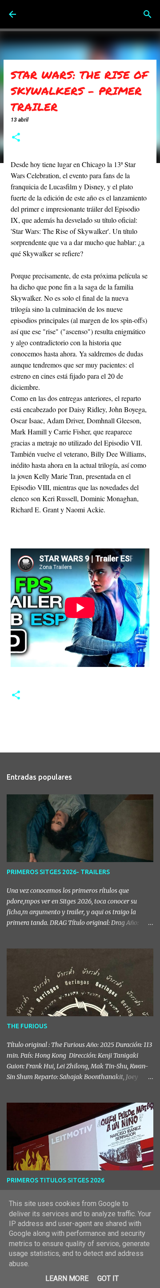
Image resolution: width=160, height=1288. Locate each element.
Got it (108, 1278)
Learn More (66, 1278)
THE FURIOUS (27, 1026)
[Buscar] (147, 14)
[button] (16, 138)
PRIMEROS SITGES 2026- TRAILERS (58, 871)
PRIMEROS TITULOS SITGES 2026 (55, 1180)
